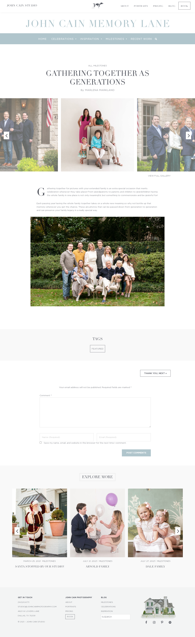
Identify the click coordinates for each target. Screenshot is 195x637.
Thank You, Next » (155, 373)
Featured (97, 349)
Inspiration (89, 39)
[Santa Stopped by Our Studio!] (39, 523)
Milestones (115, 39)
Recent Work (141, 39)
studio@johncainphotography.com (37, 607)
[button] (156, 39)
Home (42, 39)
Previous (17, 531)
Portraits (70, 607)
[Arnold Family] (97, 523)
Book (70, 616)
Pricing (69, 611)
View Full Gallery (159, 176)
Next (178, 531)
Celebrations (62, 39)
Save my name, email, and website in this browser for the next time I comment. (85, 443)
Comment (46, 395)
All (90, 66)
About (68, 602)
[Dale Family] (155, 523)
